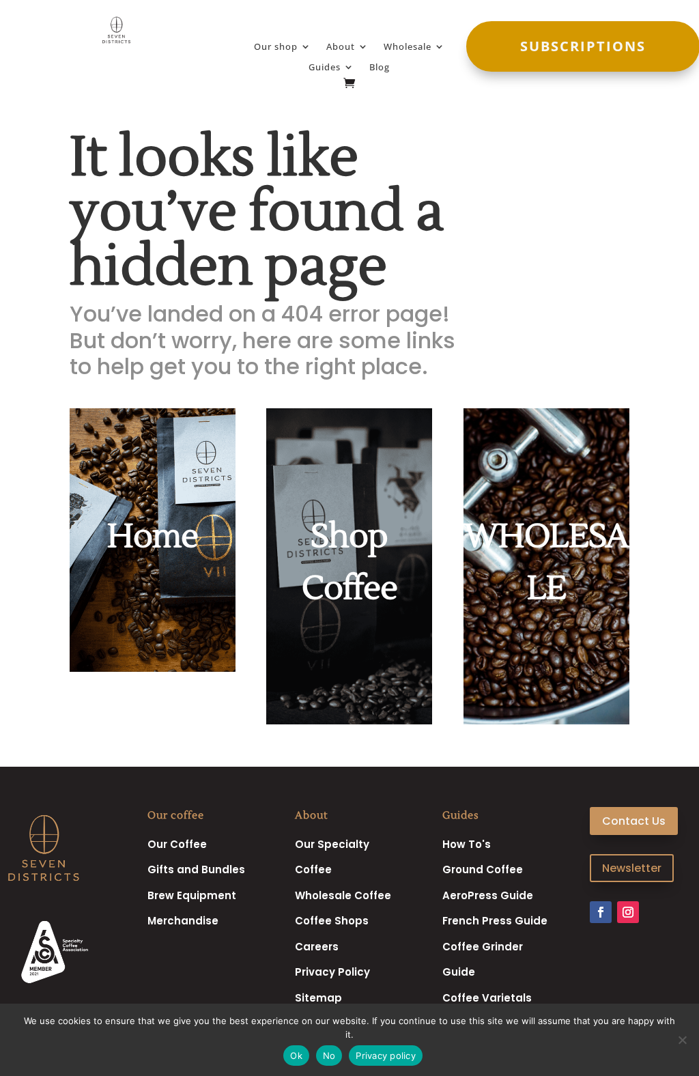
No (329, 1055)
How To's (466, 844)
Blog (379, 67)
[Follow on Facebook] (601, 912)
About (340, 47)
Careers (317, 946)
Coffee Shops (332, 921)
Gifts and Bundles (196, 869)
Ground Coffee (482, 869)
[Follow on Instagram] (628, 912)
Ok (296, 1055)
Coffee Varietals (487, 998)
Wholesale (407, 47)
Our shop (276, 47)
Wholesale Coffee (343, 895)
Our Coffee (177, 844)
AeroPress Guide (487, 895)
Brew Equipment (191, 895)
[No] (682, 1040)
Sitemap (318, 998)
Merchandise (182, 921)
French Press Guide (494, 921)
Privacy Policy (332, 972)
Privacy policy (386, 1055)
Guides (325, 67)
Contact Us (634, 821)
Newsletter (631, 868)
